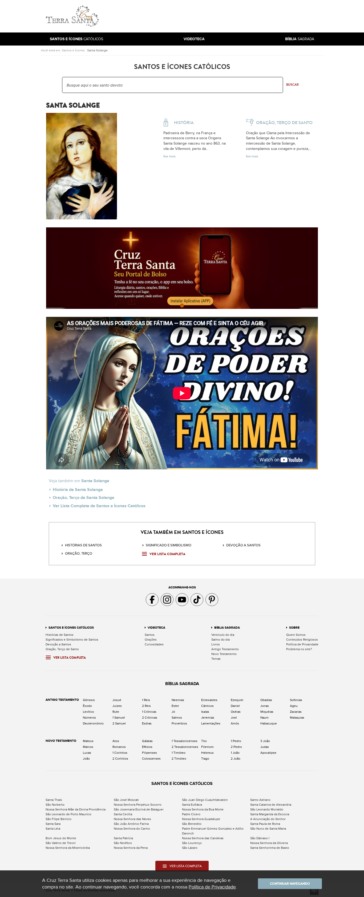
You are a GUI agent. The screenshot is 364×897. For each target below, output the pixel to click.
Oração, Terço (78, 553)
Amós (235, 723)
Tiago (205, 758)
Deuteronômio (93, 723)
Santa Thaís (54, 800)
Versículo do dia (222, 635)
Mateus (88, 741)
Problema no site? (299, 649)
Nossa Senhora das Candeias (203, 838)
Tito (204, 741)
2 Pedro (236, 747)
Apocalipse (268, 753)
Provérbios (179, 723)
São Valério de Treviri (61, 843)
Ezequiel (237, 700)
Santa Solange (97, 50)
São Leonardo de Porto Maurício (68, 814)
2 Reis (146, 706)
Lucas (87, 753)
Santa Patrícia (123, 838)
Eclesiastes (209, 700)
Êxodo (87, 706)
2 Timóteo (179, 758)
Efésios (147, 747)
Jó (173, 712)
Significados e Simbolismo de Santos (72, 639)
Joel (234, 717)
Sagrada (299, 39)
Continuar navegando (290, 883)
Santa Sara (53, 824)
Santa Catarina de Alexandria (270, 804)
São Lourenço (192, 843)
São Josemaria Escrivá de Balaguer (139, 809)
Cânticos (207, 706)
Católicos (76, 39)
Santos (150, 635)
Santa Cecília (123, 814)
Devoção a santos (243, 545)
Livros (215, 644)
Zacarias (296, 712)
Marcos (88, 747)
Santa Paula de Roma (265, 824)
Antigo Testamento (225, 649)
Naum (264, 717)
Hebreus (207, 753)
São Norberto (55, 804)
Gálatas (147, 741)
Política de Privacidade (302, 644)
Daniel (235, 706)
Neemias (178, 700)
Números (89, 717)
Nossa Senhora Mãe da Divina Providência (76, 809)
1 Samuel (118, 717)
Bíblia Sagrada (227, 628)
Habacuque (268, 723)
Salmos (177, 717)
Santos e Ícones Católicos (71, 628)
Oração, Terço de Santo (62, 649)
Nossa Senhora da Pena (131, 848)
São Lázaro (189, 848)
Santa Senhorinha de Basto (269, 848)
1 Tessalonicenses (184, 741)
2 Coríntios (120, 758)
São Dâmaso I (259, 838)
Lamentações (210, 723)
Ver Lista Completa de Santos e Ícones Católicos (99, 506)
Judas (264, 747)
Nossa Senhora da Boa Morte (203, 809)
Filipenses (149, 753)
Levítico (88, 712)
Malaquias (297, 717)
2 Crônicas (149, 717)
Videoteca (156, 628)
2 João (235, 758)
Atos (115, 741)
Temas (216, 659)
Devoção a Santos (58, 644)
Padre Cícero (191, 814)
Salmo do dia (220, 639)
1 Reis (146, 700)
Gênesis (89, 700)
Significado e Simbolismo (168, 545)
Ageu (294, 706)
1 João (235, 753)
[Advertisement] (218, 16)
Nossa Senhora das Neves (132, 819)
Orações (151, 639)
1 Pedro (236, 741)
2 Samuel (119, 723)
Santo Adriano (260, 800)
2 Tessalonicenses (185, 747)
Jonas (264, 706)
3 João (265, 741)
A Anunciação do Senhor (268, 819)
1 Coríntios (119, 753)
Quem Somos (296, 635)
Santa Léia (53, 828)
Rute (115, 712)
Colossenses (151, 758)
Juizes (117, 706)
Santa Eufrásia (192, 804)
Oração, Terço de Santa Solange (83, 497)
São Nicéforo (123, 843)
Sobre (294, 628)
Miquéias (266, 712)
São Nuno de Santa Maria (268, 828)
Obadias (266, 700)
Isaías (205, 712)
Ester (175, 706)
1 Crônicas (149, 712)
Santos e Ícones (73, 50)
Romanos (119, 747)
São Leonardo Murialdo (266, 809)
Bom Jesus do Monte (61, 838)
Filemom (207, 747)
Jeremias (207, 717)
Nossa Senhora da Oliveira (269, 843)
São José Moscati (126, 800)
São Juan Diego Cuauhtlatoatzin (205, 800)
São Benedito (191, 824)
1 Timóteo (178, 753)
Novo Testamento (224, 654)
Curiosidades (154, 644)
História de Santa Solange (78, 489)
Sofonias (296, 700)
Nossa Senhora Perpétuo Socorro (137, 804)
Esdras (147, 723)
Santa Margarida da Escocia (269, 814)
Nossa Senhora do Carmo (132, 828)
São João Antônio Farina (131, 824)
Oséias (236, 712)
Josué (116, 700)
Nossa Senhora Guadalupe (201, 819)
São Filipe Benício (58, 819)
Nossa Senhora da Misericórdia (68, 848)
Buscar (292, 84)
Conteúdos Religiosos (302, 639)
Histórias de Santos (83, 545)
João (86, 758)
